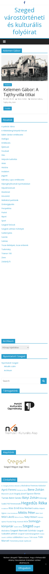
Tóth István (33, 537)
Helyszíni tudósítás (9, 159)
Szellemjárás (6, 233)
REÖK (26, 522)
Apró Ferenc (9, 489)
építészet (27, 541)
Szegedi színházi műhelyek (12, 229)
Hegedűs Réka (34, 503)
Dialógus (5, 138)
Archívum (8, 370)
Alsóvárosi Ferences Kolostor (33, 485)
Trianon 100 (6, 253)
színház (9, 537)
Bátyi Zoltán (30, 498)
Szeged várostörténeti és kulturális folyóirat (24, 21)
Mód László (7, 516)
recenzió (20, 522)
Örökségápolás (7, 204)
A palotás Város (8, 126)
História (8, 85)
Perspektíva (6, 208)
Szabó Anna (18, 527)
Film (3, 155)
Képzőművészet (8, 188)
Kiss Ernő (14, 508)
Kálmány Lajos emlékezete (12, 179)
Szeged (28, 526)
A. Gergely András (7, 486)
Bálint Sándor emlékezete (12, 134)
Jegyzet (4, 175)
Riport (4, 216)
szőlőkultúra (18, 537)
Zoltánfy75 (6, 261)
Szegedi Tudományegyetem (28, 534)
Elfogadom (24, 568)
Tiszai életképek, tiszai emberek (14, 245)
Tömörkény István (17, 541)
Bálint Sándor (15, 498)
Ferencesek (15, 503)
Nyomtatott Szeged (9, 363)
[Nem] (45, 564)
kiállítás (36, 508)
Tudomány (6, 249)
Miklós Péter (26, 512)
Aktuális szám (10, 366)
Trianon (26, 537)
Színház (4, 241)
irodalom (4, 508)
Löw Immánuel (12, 513)
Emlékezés (5, 143)
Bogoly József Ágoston (24, 493)
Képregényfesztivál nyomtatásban (15, 184)
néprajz (40, 517)
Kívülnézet (5, 192)
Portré (4, 212)
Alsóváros (18, 486)
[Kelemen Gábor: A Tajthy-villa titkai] (24, 56)
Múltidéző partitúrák (9, 200)
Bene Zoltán (22, 99)
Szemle (4, 237)
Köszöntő (5, 196)
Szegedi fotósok (8, 224)
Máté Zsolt (39, 513)
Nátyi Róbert (30, 516)
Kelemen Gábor (36, 99)
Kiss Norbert (26, 508)
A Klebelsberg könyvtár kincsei (14, 130)
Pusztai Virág (11, 522)
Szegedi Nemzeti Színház (23, 530)
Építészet (5, 147)
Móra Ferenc (19, 517)
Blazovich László (7, 494)
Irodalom (5, 171)
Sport (3, 220)
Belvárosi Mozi (22, 490)
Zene (3, 257)
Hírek (3, 163)
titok (14, 102)
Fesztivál (5, 151)
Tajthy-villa (7, 102)
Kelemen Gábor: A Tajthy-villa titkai (20, 92)
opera (3, 522)
